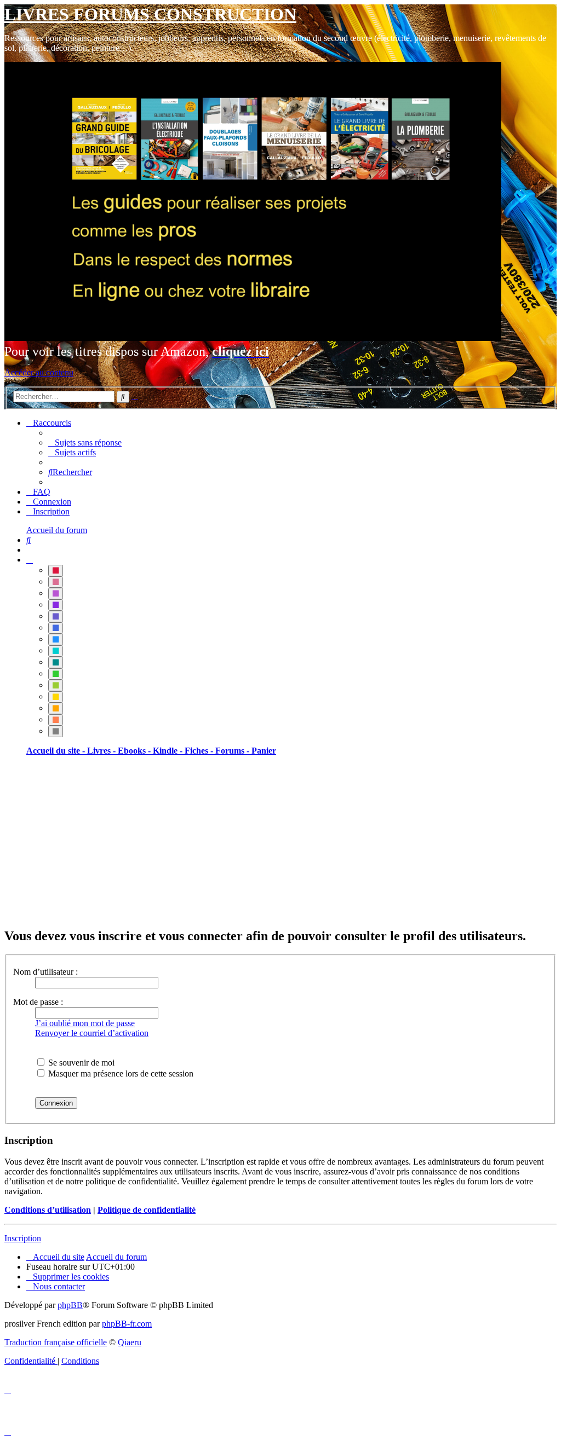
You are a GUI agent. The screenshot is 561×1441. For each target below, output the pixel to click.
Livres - (102, 750)
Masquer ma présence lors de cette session (119, 1073)
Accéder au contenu (38, 372)
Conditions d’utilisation (47, 1209)
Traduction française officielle (55, 1342)
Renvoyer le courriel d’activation (91, 1033)
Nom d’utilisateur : (45, 971)
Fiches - (200, 750)
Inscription (22, 1238)
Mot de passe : (38, 1001)
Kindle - (169, 750)
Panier (263, 750)
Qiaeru (129, 1342)
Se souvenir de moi (80, 1062)
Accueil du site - (56, 750)
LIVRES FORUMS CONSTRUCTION (150, 14)
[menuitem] (85, 442)
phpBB (70, 1305)
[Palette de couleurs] (29, 559)
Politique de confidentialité (147, 1209)
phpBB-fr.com (127, 1323)
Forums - (233, 750)
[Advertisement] (280, 841)
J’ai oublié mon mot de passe (85, 1023)
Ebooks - (135, 750)
